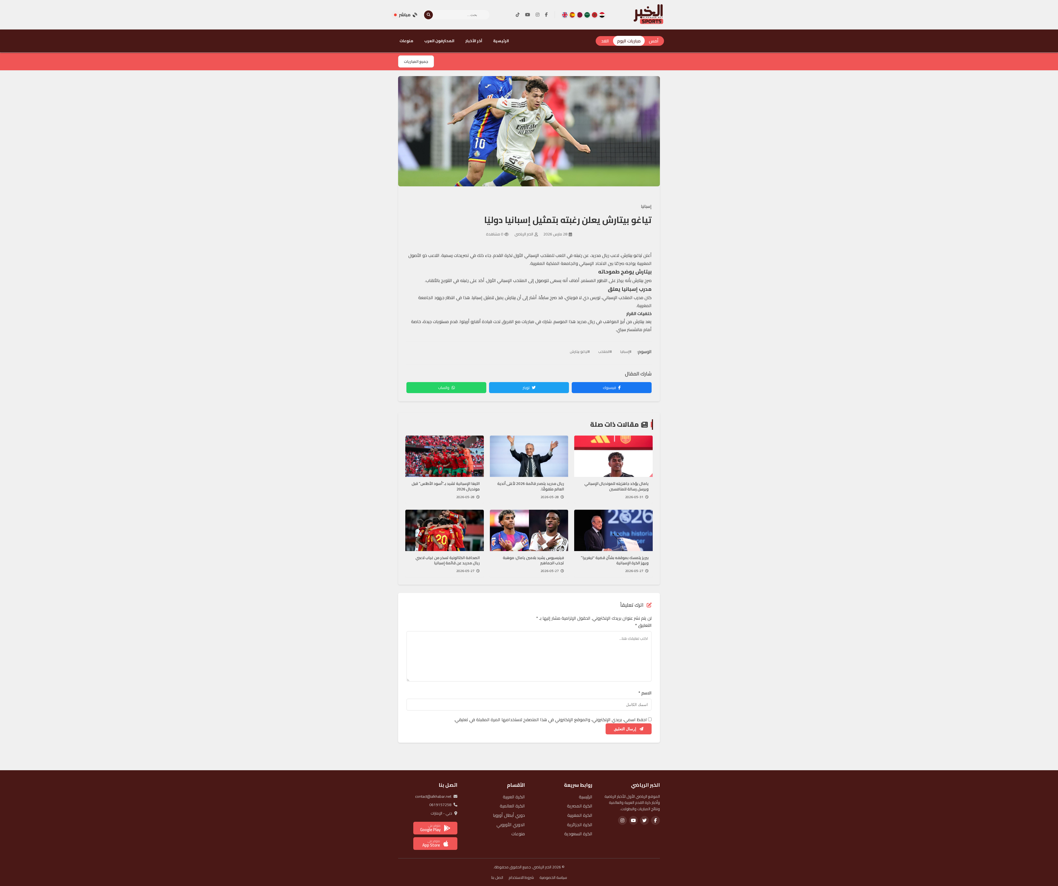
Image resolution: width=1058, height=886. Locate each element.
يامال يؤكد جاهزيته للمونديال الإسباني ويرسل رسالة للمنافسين (616, 486)
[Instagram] (537, 14)
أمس (653, 41)
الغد (605, 41)
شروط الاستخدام (521, 877)
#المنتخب (605, 351)
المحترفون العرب (439, 40)
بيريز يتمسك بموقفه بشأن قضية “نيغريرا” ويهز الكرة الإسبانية (615, 560)
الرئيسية (501, 40)
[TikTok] (518, 14)
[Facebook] (546, 14)
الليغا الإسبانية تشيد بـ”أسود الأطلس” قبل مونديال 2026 (446, 486)
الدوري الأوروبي (510, 824)
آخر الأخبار (473, 40)
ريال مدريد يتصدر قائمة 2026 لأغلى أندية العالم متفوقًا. (530, 486)
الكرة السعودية (578, 833)
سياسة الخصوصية (553, 877)
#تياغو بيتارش (580, 351)
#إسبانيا (625, 351)
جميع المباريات (416, 61)
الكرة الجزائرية (579, 824)
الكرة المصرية (579, 806)
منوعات (406, 40)
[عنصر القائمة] (602, 15)
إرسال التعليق (625, 729)
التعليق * (643, 625)
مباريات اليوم (629, 41)
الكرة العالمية (512, 806)
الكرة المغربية (579, 815)
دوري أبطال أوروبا (509, 815)
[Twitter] (644, 820)
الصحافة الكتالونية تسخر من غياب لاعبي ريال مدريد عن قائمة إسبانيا (447, 560)
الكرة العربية (514, 797)
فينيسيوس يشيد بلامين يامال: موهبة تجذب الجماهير (533, 560)
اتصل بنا (497, 877)
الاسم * (645, 693)
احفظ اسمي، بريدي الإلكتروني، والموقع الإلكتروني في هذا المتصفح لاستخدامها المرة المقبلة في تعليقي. (550, 719)
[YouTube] (527, 14)
